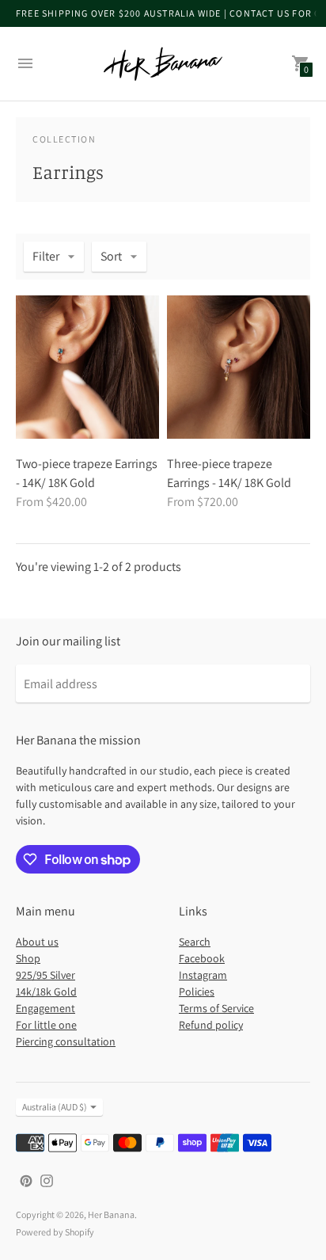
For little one (46, 1025)
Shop (28, 958)
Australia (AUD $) (54, 1107)
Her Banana (111, 1214)
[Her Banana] (163, 64)
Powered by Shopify (55, 1232)
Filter (45, 256)
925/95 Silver (45, 975)
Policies (196, 991)
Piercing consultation (66, 1041)
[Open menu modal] (25, 63)
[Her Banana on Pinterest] (26, 1179)
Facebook (202, 958)
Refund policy (211, 1025)
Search (194, 942)
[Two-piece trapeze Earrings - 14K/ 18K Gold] (87, 367)
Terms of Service (216, 1008)
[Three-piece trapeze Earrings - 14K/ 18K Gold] (238, 367)
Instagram (203, 975)
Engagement (45, 1008)
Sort (111, 256)
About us (37, 942)
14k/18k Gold (46, 991)
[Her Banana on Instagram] (46, 1179)
